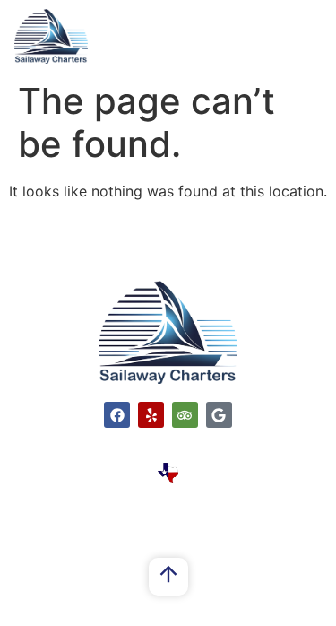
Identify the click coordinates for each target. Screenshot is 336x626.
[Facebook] (117, 415)
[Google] (219, 415)
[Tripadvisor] (185, 415)
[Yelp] (151, 415)
